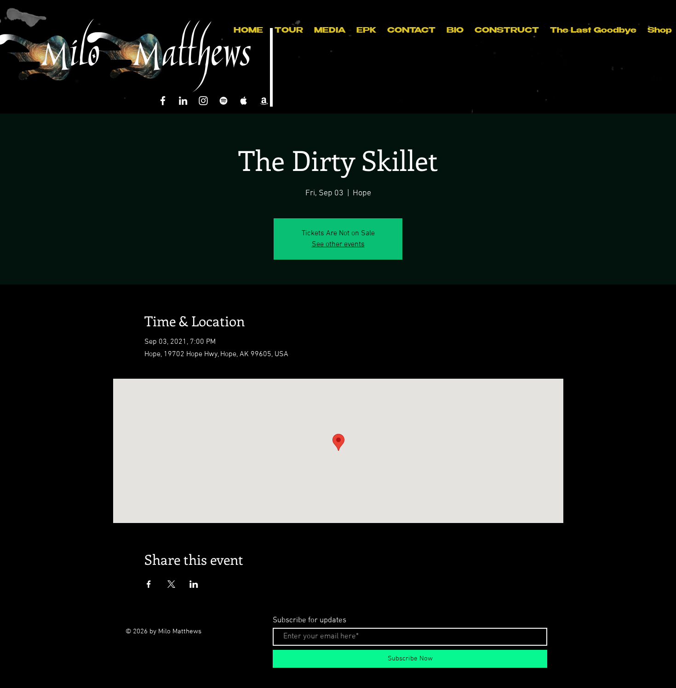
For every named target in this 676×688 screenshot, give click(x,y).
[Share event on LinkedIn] (193, 584)
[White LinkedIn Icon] (183, 101)
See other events (338, 244)
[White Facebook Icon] (163, 101)
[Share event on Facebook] (148, 584)
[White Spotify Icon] (223, 101)
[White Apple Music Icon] (244, 101)
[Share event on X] (171, 584)
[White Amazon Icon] (264, 101)
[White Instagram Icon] (203, 101)
